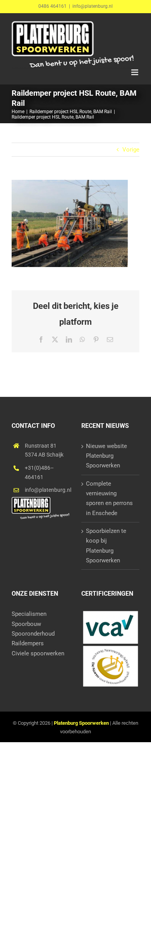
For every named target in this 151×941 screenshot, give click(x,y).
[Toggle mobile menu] (135, 72)
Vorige (130, 149)
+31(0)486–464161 (39, 472)
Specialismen (29, 613)
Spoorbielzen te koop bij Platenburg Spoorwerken (106, 545)
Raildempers (28, 643)
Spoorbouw (26, 623)
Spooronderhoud (33, 633)
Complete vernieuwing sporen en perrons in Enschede (109, 498)
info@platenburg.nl (92, 6)
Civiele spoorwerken (38, 653)
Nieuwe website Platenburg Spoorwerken (106, 456)
